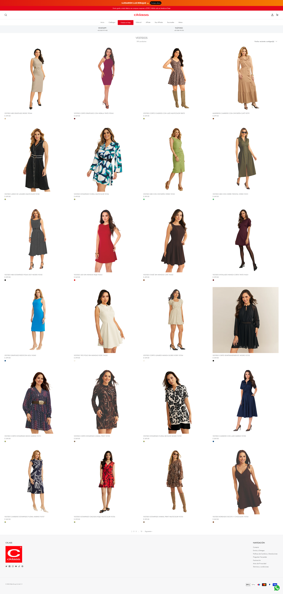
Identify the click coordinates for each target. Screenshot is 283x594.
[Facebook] (9, 566)
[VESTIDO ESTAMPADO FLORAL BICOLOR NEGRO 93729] (176, 401)
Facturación (257, 560)
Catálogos (112, 22)
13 (141, 531)
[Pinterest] (22, 566)
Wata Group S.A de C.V (16, 584)
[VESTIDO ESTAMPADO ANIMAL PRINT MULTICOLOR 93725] (176, 481)
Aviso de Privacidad (259, 563)
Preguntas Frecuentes (260, 557)
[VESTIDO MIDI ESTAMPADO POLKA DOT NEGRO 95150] (37, 239)
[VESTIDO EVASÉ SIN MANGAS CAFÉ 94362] (176, 239)
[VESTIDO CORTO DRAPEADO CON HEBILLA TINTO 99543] (107, 78)
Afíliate (148, 22)
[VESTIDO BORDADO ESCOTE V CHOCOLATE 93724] (246, 481)
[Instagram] (13, 566)
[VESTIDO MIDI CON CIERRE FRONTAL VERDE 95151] (246, 159)
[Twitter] (6, 566)
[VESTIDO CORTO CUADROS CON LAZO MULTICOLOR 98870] (176, 78)
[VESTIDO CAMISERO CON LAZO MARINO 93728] (246, 401)
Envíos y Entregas (259, 550)
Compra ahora (156, 3)
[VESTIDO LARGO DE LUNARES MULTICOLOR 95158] (37, 159)
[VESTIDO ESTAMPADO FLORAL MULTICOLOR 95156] (107, 159)
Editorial (138, 22)
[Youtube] (16, 566)
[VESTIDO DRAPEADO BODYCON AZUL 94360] (37, 320)
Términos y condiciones (261, 567)
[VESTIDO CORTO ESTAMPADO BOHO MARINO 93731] (37, 401)
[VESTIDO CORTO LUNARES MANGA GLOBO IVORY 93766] (176, 320)
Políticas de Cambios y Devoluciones (265, 554)
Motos (181, 22)
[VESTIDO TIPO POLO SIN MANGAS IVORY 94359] (107, 320)
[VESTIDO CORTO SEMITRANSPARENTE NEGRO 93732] (246, 320)
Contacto (256, 547)
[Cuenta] (272, 15)
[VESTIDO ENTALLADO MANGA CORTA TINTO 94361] (246, 239)
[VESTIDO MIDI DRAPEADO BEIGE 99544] (37, 78)
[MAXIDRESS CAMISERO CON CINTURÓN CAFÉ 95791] (246, 78)
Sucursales (170, 22)
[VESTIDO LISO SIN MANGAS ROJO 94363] (107, 239)
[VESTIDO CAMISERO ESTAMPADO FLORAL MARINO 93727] (37, 481)
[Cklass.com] (141, 15)
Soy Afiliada (159, 22)
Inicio (102, 22)
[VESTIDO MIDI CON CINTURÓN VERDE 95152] (176, 159)
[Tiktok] (19, 566)
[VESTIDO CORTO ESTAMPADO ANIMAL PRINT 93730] (107, 401)
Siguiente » (148, 531)
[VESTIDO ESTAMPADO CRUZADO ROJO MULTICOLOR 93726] (107, 481)
